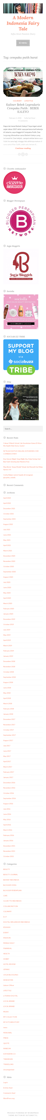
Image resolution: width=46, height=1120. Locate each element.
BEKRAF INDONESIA (11, 880)
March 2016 (7, 830)
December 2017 (9, 719)
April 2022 (7, 503)
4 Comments (23, 121)
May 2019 (6, 635)
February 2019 (8, 651)
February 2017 (8, 772)
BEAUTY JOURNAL (10, 874)
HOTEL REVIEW (9, 964)
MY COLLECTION (10, 1017)
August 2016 (8, 804)
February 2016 (8, 835)
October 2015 (8, 856)
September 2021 (9, 519)
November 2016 (9, 788)
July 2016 (6, 809)
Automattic (31, 1115)
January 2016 (8, 840)
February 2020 (8, 609)
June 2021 (7, 535)
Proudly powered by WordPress (23, 1113)
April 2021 (7, 545)
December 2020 (9, 556)
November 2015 (9, 851)
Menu (24, 43)
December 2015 (9, 846)
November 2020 (9, 561)
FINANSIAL (7, 948)
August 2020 (8, 577)
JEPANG (6, 969)
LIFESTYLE (28, 101)
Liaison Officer (8, 985)
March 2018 (7, 703)
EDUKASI (6, 927)
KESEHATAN (8, 980)
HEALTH (6, 954)
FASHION (6, 938)
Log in (5, 1082)
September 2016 (9, 798)
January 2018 (8, 714)
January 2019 (8, 656)
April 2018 (7, 698)
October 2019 (8, 624)
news (5, 1027)
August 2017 (8, 740)
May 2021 (6, 540)
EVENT (6, 933)
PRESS (5, 1038)
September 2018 (9, 677)
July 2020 (6, 582)
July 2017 (6, 746)
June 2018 (7, 688)
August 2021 (8, 524)
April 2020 (7, 598)
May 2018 (6, 693)
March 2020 (7, 603)
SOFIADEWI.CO (9, 1054)
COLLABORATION (10, 906)
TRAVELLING (8, 1064)
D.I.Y (5, 917)
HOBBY (6, 959)
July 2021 (6, 529)
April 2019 (7, 640)
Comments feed (9, 1093)
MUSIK (6, 1012)
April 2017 (7, 761)
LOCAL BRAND (9, 1001)
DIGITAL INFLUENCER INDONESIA (16, 922)
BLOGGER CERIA (9, 885)
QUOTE (6, 1043)
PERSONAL (7, 1033)
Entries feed (7, 1088)
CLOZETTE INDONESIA (12, 901)
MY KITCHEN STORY (11, 1022)
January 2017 (8, 777)
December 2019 (9, 619)
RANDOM (7, 1048)
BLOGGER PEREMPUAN (12, 890)
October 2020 (8, 566)
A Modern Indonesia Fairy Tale (23, 23)
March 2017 (7, 767)
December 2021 (9, 508)
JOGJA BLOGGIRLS (10, 975)
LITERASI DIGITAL (10, 996)
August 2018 (8, 682)
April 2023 (7, 498)
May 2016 (6, 819)
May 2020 (6, 593)
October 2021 (8, 514)
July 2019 (6, 630)
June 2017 (7, 751)
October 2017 (8, 730)
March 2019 (7, 645)
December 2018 (9, 661)
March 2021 (7, 551)
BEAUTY (6, 869)
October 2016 (8, 793)
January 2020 (8, 614)
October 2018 (8, 672)
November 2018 (9, 667)
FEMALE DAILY (9, 943)
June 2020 (7, 587)
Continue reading (27, 148)
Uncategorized (8, 1070)
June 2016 (7, 814)
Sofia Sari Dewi (29, 118)
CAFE (5, 896)
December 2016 (9, 783)
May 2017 (6, 756)
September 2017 (9, 735)
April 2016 (7, 825)
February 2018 (8, 709)
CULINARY (17, 101)
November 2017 (9, 725)
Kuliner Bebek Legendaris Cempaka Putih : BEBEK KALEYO (23, 108)
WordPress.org (9, 1098)
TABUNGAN (8, 1059)
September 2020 (9, 572)
